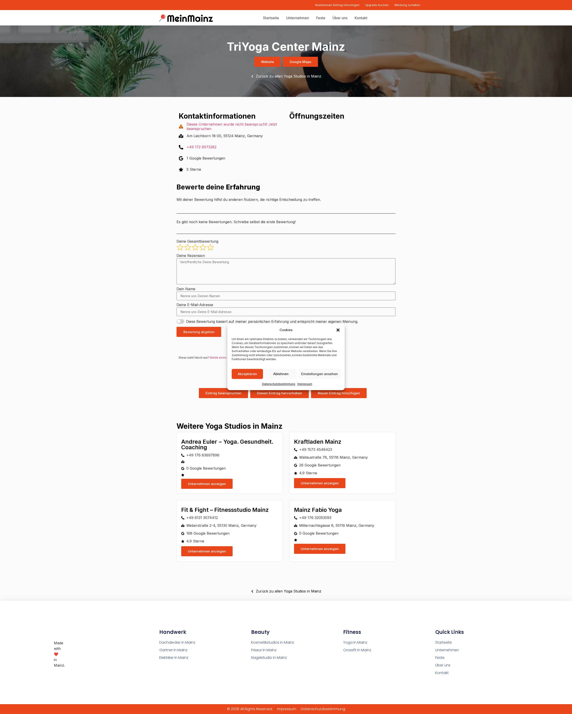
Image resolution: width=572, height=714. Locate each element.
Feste (439, 657)
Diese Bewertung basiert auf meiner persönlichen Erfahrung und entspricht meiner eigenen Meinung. (272, 321)
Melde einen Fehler (222, 357)
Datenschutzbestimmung (278, 384)
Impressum (304, 384)
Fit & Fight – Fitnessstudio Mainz (225, 509)
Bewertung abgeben (198, 332)
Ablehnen (280, 374)
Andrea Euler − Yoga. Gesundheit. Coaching (227, 444)
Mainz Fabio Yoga (318, 509)
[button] (338, 330)
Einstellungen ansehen (319, 374)
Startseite (443, 642)
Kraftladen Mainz (317, 441)
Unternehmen (447, 650)
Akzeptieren (247, 374)
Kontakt (442, 672)
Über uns (442, 665)
